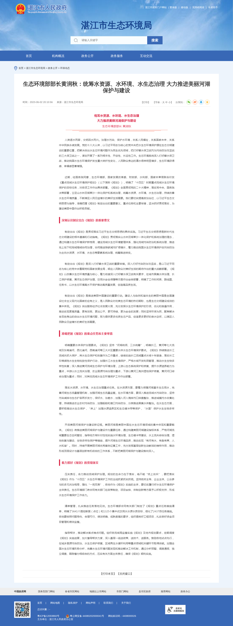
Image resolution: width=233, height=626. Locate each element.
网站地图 (55, 602)
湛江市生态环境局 (35, 68)
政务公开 (87, 56)
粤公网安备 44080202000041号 (86, 616)
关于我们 (126, 602)
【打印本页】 (108, 573)
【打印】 (145, 102)
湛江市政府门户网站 (156, 7)
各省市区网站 (72, 591)
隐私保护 (73, 602)
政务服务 (117, 56)
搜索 (154, 40)
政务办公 (185, 591)
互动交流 (146, 56)
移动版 (184, 7)
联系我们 (108, 602)
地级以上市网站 (98, 591)
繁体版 (173, 7)
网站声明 (90, 602)
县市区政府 (145, 591)
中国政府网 (20, 591)
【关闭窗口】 (125, 573)
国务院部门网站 (46, 591)
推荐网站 (165, 591)
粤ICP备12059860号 (48, 616)
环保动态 (65, 68)
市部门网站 (122, 591)
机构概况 (58, 56)
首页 (29, 56)
